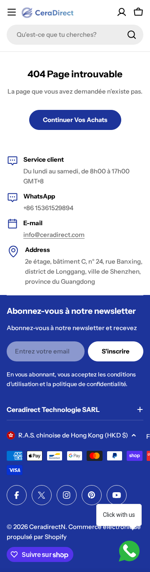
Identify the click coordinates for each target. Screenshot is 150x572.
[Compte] (122, 12)
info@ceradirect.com (54, 235)
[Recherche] (132, 35)
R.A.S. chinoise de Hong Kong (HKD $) (73, 435)
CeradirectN (47, 527)
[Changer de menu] (12, 12)
